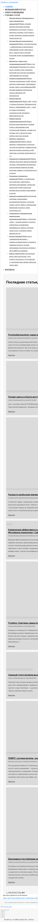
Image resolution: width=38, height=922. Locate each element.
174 (9, 892)
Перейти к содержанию (9, 2)
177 (17, 892)
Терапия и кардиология (15, 862)
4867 (23, 892)
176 (14, 892)
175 (11, 892)
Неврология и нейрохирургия (17, 338)
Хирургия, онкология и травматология (20, 761)
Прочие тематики (13, 626)
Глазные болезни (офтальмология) (19, 535)
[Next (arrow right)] (4, 914)
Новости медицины (14, 400)
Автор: (31, 338)
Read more (11, 355)
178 (19, 892)
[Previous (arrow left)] (2, 914)
